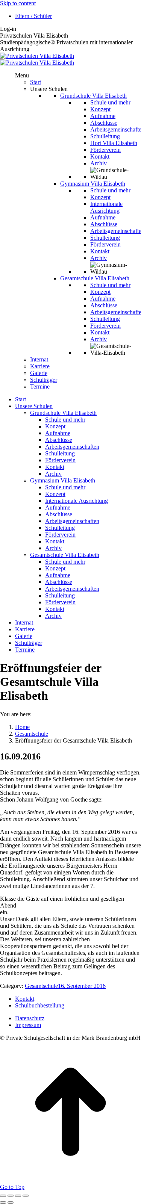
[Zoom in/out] (26, 1196)
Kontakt (24, 998)
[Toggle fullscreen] (18, 1196)
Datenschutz (29, 1018)
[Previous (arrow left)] (3, 1202)
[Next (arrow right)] (11, 1202)
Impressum (28, 1025)
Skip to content (18, 3)
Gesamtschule (41, 986)
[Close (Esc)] (3, 1196)
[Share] (11, 1196)
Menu (22, 75)
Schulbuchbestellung (39, 1005)
